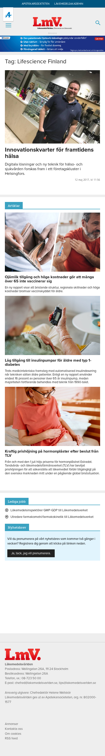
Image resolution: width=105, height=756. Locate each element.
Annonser (11, 724)
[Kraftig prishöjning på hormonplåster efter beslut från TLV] (52, 444)
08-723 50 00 (31, 678)
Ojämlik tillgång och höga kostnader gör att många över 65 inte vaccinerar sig (49, 279)
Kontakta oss (14, 729)
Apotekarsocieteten (36, 3)
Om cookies (13, 734)
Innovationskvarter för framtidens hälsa (49, 153)
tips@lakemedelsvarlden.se (77, 683)
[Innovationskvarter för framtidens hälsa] (52, 107)
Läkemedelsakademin (68, 3)
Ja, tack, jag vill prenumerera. (31, 553)
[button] (8, 25)
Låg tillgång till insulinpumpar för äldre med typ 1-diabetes (48, 362)
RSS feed (11, 738)
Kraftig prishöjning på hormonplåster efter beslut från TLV (51, 453)
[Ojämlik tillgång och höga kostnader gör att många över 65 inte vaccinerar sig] (52, 270)
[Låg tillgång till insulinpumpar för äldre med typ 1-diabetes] (52, 353)
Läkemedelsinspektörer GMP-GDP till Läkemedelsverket (49, 510)
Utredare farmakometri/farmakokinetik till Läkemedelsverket (52, 517)
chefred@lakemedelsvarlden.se (36, 683)
